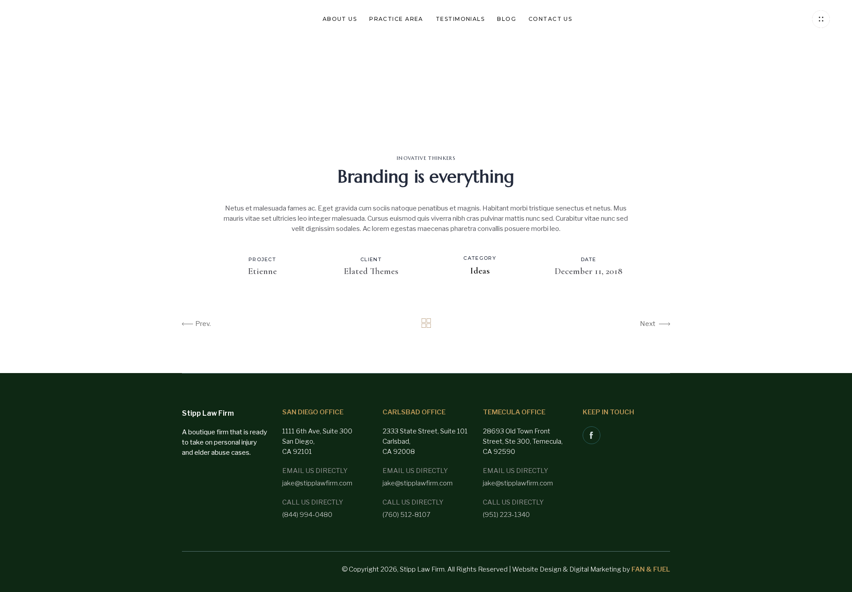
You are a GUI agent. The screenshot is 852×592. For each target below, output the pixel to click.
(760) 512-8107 (406, 515)
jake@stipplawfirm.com (317, 483)
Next (647, 324)
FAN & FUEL (650, 569)
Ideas (480, 270)
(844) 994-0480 (307, 515)
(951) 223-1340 (506, 515)
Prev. (203, 324)
